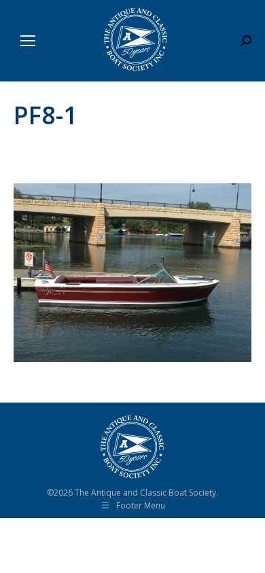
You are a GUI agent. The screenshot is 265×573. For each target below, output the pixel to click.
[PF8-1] (132, 272)
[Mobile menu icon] (28, 41)
